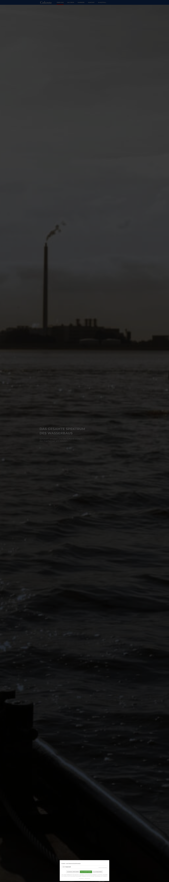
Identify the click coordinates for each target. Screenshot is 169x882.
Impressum (81, 878)
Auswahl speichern (73, 871)
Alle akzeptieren (86, 871)
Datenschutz (87, 878)
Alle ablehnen (97, 871)
